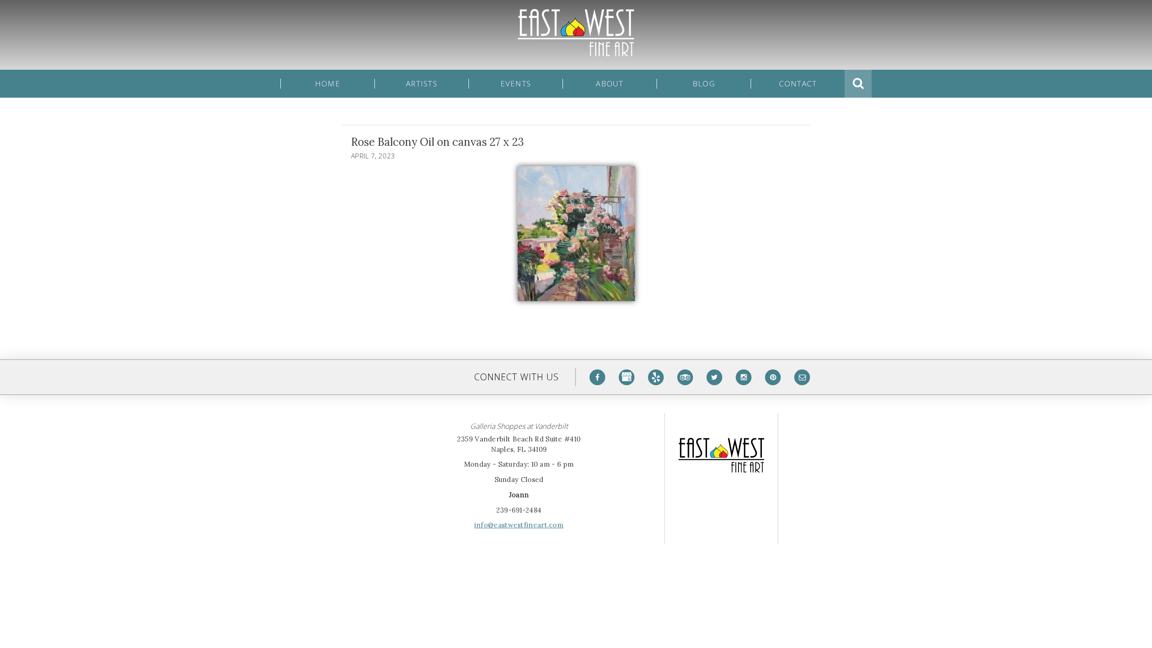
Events (515, 84)
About (609, 84)
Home (327, 84)
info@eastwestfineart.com (518, 525)
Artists (421, 84)
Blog (704, 84)
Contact (798, 84)
